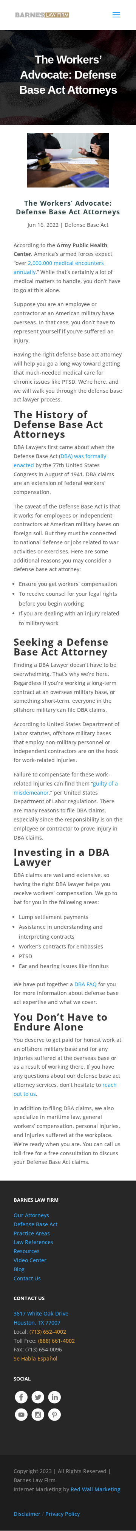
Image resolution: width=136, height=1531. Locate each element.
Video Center (30, 1260)
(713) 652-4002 (47, 1331)
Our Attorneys (31, 1215)
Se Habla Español (35, 1358)
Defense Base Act (86, 224)
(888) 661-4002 (56, 1340)
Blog (19, 1269)
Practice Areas (32, 1233)
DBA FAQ (85, 984)
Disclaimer (27, 1513)
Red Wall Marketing (96, 1489)
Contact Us (27, 1278)
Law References (33, 1242)
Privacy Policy (62, 1513)
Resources (27, 1251)
